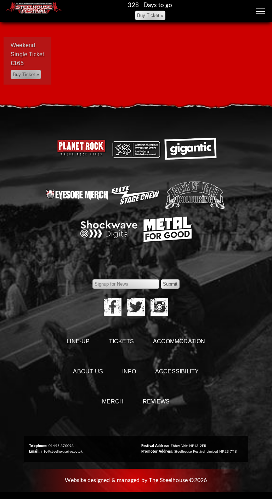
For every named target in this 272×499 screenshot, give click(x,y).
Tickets (121, 341)
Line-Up (78, 341)
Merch (113, 401)
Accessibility (177, 371)
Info (129, 371)
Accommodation (179, 341)
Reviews (156, 401)
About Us (88, 371)
